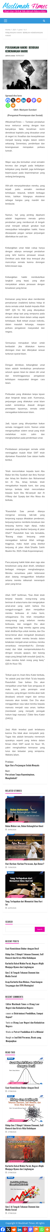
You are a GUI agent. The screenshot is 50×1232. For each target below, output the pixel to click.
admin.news (10, 55)
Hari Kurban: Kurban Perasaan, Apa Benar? (25, 847)
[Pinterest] (28, 100)
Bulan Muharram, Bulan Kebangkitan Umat (25, 809)
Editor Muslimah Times (16, 1004)
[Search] (44, 20)
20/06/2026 (12, 829)
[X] (13, 100)
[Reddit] (18, 100)
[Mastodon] (34, 100)
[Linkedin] (23, 100)
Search (9, 921)
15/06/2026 (12, 867)
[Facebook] (8, 100)
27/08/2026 (12, 1091)
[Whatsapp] (8, 105)
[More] (13, 105)
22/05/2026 (12, 908)
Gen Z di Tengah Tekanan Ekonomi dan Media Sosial (25, 1190)
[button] (5, 21)
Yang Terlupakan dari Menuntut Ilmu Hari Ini (25, 884)
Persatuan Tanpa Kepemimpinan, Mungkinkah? (20, 774)
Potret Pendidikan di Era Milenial (28, 1031)
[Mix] (39, 100)
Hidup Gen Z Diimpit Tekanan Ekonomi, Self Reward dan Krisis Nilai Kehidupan (25, 1108)
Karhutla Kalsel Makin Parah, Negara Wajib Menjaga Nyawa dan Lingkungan (25, 1149)
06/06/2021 (20, 55)
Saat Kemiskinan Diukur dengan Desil (22, 948)
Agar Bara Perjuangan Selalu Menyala (22, 763)
